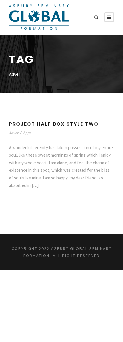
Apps (27, 132)
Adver (14, 132)
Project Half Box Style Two (54, 124)
